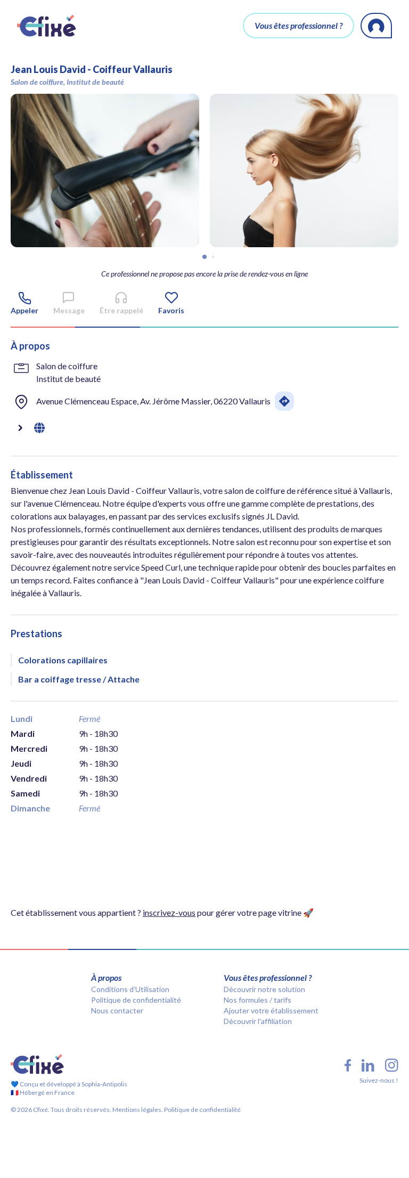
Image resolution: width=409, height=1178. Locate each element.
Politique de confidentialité (136, 999)
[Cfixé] (46, 25)
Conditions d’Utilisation (130, 989)
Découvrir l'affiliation (258, 1021)
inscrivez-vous (169, 912)
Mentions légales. (137, 1110)
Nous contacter (117, 1010)
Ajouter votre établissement (271, 1010)
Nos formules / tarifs (257, 999)
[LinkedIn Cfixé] (368, 1065)
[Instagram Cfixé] (391, 1065)
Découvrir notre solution (264, 989)
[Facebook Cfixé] (348, 1065)
